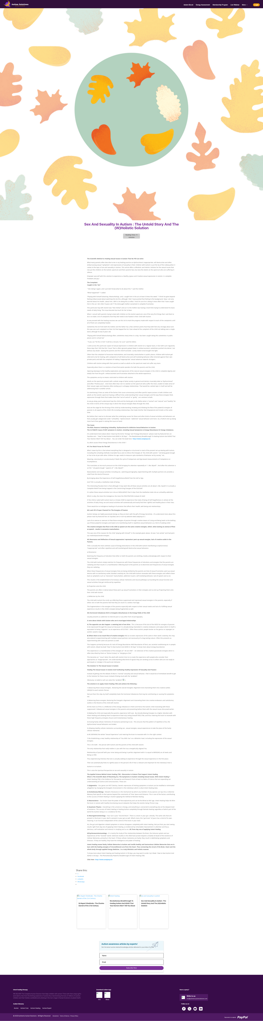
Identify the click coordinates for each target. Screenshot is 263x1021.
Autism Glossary (18, 1004)
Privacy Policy (74, 1016)
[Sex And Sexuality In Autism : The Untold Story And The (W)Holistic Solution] (150, 896)
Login (256, 5)
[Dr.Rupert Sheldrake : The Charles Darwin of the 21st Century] (91, 898)
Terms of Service (64, 1016)
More (244, 5)
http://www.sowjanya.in (103, 859)
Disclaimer (56, 1016)
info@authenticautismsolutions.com (197, 998)
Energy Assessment (203, 5)
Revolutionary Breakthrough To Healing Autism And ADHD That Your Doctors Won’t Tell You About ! (122, 904)
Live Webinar (235, 5)
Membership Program (220, 5)
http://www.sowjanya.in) (141, 439)
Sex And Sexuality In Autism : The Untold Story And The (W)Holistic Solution (153, 903)
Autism (16, 1008)
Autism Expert (46, 1008)
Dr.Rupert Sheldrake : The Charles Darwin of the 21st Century (91, 904)
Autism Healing (35, 1008)
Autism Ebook (188, 5)
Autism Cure (24, 1008)
